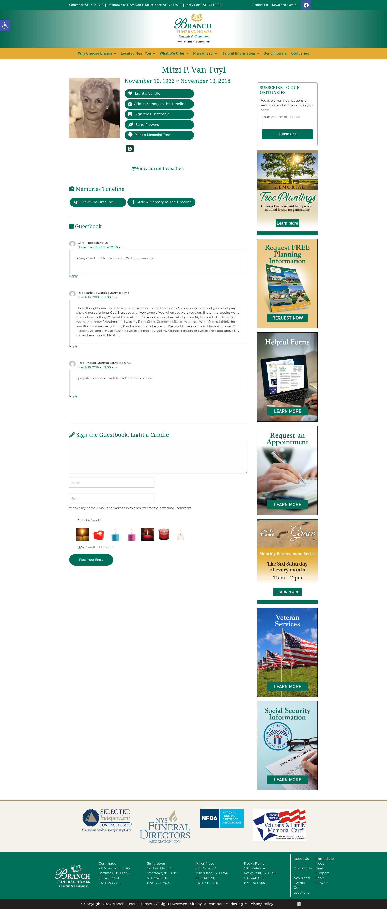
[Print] (130, 148)
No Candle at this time (97, 547)
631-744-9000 (254, 878)
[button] (5, 25)
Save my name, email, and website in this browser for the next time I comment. (132, 508)
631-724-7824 (159, 883)
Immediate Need (325, 861)
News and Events (302, 880)
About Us (301, 859)
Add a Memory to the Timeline (160, 104)
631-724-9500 (157, 878)
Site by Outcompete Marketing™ (218, 904)
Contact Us (303, 868)
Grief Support (322, 870)
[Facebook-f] (299, 904)
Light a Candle (147, 93)
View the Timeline (97, 202)
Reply (73, 276)
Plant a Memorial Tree (152, 135)
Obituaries (300, 53)
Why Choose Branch (95, 53)
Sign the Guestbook (151, 114)
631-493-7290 (111, 883)
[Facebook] (306, 5)
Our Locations (301, 890)
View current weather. (160, 168)
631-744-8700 (208, 883)
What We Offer (172, 53)
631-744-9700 (206, 878)
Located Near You (136, 53)
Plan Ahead (203, 53)
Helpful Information (238, 53)
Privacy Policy (261, 904)
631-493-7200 (109, 878)
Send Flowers (275, 53)
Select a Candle (89, 520)
